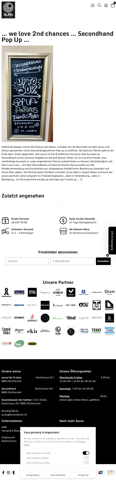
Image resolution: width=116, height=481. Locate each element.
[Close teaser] (107, 255)
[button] (112, 240)
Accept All (83, 475)
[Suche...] (99, 5)
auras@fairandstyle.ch (14, 414)
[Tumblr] (13, 472)
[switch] (86, 453)
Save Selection (58, 475)
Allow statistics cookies (37, 458)
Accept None (32, 475)
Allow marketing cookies (38, 462)
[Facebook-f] (3, 472)
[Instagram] (8, 472)
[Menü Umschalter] (93, 5)
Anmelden (103, 261)
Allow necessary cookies (38, 453)
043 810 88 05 (10, 411)
